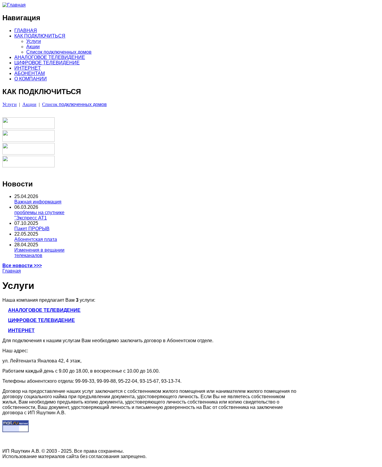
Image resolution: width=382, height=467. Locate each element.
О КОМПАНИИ (30, 78)
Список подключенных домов (59, 52)
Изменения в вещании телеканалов (39, 252)
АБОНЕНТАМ (29, 73)
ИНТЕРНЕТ (27, 68)
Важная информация (37, 201)
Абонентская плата (35, 239)
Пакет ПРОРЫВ (32, 228)
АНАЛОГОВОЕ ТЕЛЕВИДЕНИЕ (49, 57)
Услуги (33, 41)
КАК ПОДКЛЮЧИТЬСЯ (39, 35)
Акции (33, 46)
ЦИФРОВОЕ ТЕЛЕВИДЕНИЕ (47, 62)
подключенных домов (74, 104)
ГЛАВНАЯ (25, 30)
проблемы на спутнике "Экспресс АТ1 (39, 215)
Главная (11, 270)
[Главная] (14, 4)
